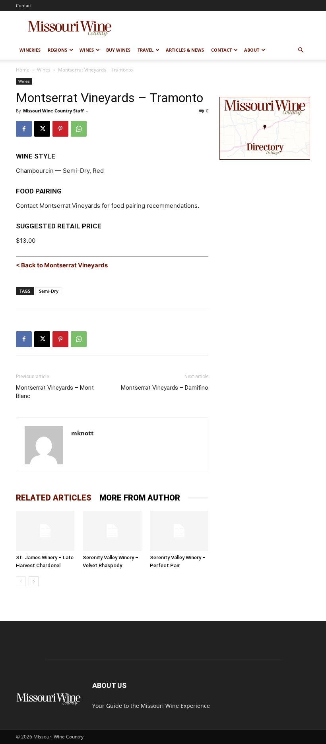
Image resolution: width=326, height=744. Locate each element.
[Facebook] (24, 129)
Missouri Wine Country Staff (53, 111)
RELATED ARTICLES (53, 497)
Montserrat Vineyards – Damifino (164, 387)
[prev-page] (21, 581)
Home (22, 69)
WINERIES (30, 50)
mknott (82, 433)
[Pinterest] (60, 129)
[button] (300, 50)
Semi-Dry (48, 291)
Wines (43, 69)
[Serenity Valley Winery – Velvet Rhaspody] (112, 531)
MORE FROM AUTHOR (139, 497)
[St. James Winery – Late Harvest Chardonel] (45, 531)
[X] (42, 129)
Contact (24, 5)
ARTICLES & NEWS (185, 50)
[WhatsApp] (79, 129)
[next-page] (34, 581)
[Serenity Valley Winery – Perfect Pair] (179, 531)
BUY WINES (118, 50)
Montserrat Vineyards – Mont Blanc (55, 392)
